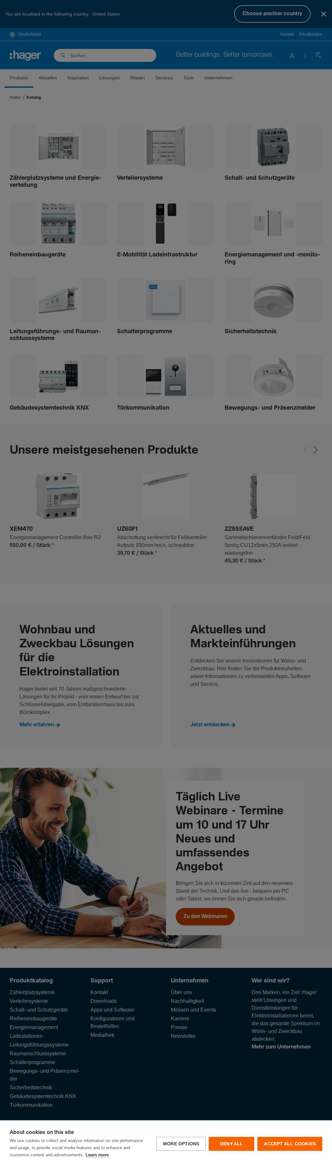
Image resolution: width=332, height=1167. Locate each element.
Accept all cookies (290, 1143)
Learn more (97, 1155)
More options (181, 1143)
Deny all (231, 1143)
